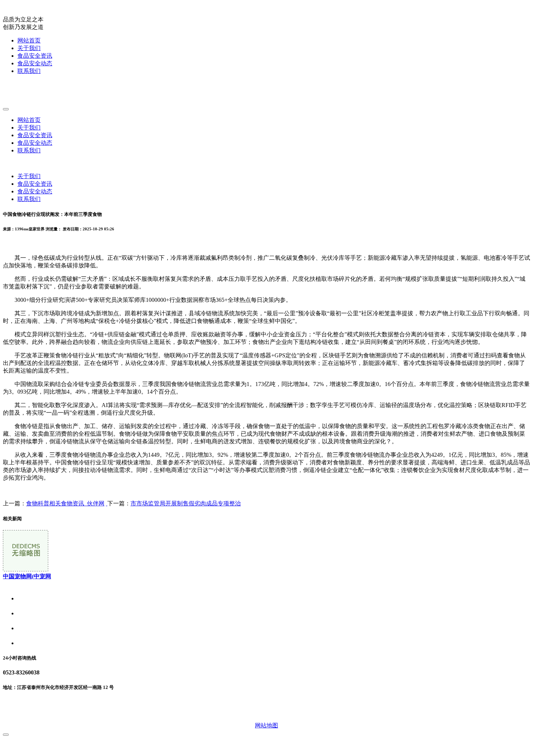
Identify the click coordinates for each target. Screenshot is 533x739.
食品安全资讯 (34, 56)
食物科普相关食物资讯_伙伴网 (65, 503)
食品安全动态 (34, 63)
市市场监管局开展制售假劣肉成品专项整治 (186, 503)
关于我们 (29, 48)
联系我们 (29, 71)
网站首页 (29, 40)
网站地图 (266, 725)
